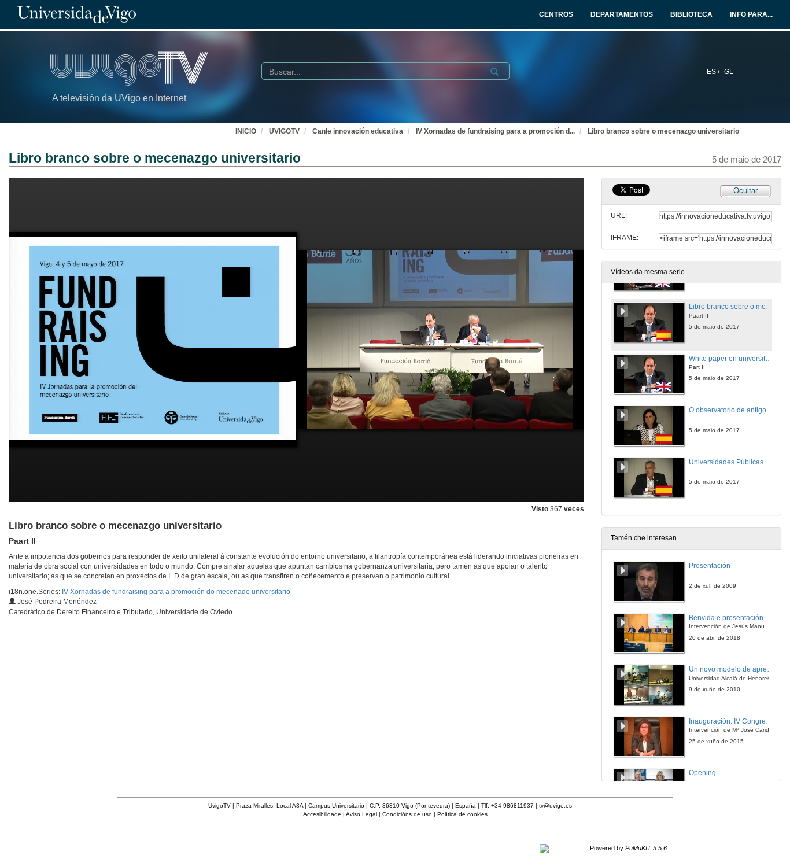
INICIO (245, 131)
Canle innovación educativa (357, 131)
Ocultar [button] (745, 190)
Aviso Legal (361, 814)
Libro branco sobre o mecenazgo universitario (663, 131)
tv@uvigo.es (555, 805)
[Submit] (494, 72)
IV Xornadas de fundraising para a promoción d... (495, 131)
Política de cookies (462, 814)
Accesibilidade (322, 814)
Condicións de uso (407, 814)
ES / (714, 72)
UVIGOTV (284, 131)
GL (728, 72)
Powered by (628, 848)
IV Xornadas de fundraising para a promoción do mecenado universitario (176, 592)
